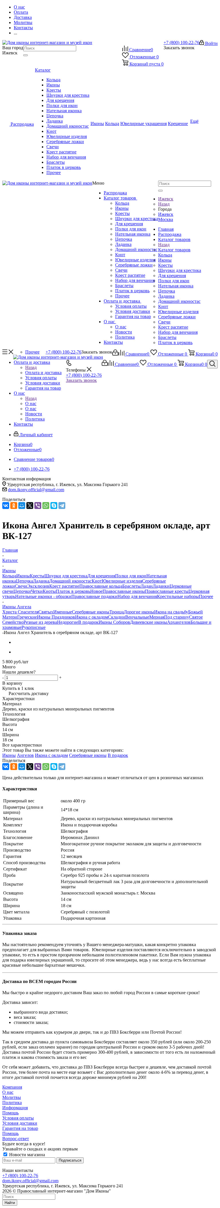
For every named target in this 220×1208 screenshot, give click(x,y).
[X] (29, 505)
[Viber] (37, 505)
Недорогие (67, 622)
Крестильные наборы (178, 596)
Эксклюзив (38, 586)
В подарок (88, 622)
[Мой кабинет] (115, 354)
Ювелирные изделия (135, 259)
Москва (165, 219)
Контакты (113, 342)
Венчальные (137, 617)
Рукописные (33, 627)
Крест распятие (130, 275)
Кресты (122, 213)
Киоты (49, 591)
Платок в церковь (132, 290)
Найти (10, 1203)
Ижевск (165, 214)
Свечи (121, 270)
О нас (110, 321)
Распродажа (115, 192)
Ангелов (25, 755)
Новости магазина (26, 1154)
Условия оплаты (131, 306)
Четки (37, 591)
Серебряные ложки (134, 264)
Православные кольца (100, 586)
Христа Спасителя (20, 611)
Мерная (156, 617)
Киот (120, 254)
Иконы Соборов (114, 622)
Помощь (10, 1112)
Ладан (147, 586)
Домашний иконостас (136, 249)
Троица (116, 611)
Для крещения (129, 223)
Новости (123, 331)
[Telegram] (61, 505)
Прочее (122, 295)
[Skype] (53, 505)
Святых (45, 611)
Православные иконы (124, 591)
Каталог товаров (120, 198)
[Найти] (25, 55)
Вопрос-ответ (15, 1138)
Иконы (122, 208)
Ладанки (161, 586)
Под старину (176, 617)
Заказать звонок (81, 380)
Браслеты (124, 285)
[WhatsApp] (45, 505)
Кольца (122, 203)
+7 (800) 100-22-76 (181, 42)
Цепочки (22, 591)
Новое (96, 591)
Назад (164, 204)
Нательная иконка (132, 234)
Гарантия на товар (133, 316)
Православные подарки (94, 596)
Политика (125, 337)
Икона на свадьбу (171, 611)
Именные (62, 611)
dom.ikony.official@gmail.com (36, 489)
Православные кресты (166, 591)
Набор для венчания (135, 280)
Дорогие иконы (139, 611)
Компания (12, 1087)
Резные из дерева (40, 622)
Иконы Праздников (56, 617)
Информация (15, 1107)
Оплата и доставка (122, 301)
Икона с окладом (91, 617)
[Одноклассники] (13, 505)
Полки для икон (130, 228)
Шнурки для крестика (136, 218)
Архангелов (178, 622)
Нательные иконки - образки (43, 596)
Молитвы (11, 1097)
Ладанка (123, 244)
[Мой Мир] (21, 505)
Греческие (27, 617)
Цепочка (123, 239)
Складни (116, 617)
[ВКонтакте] (5, 505)
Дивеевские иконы (148, 622)
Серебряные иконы (90, 611)
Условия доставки (132, 311)
